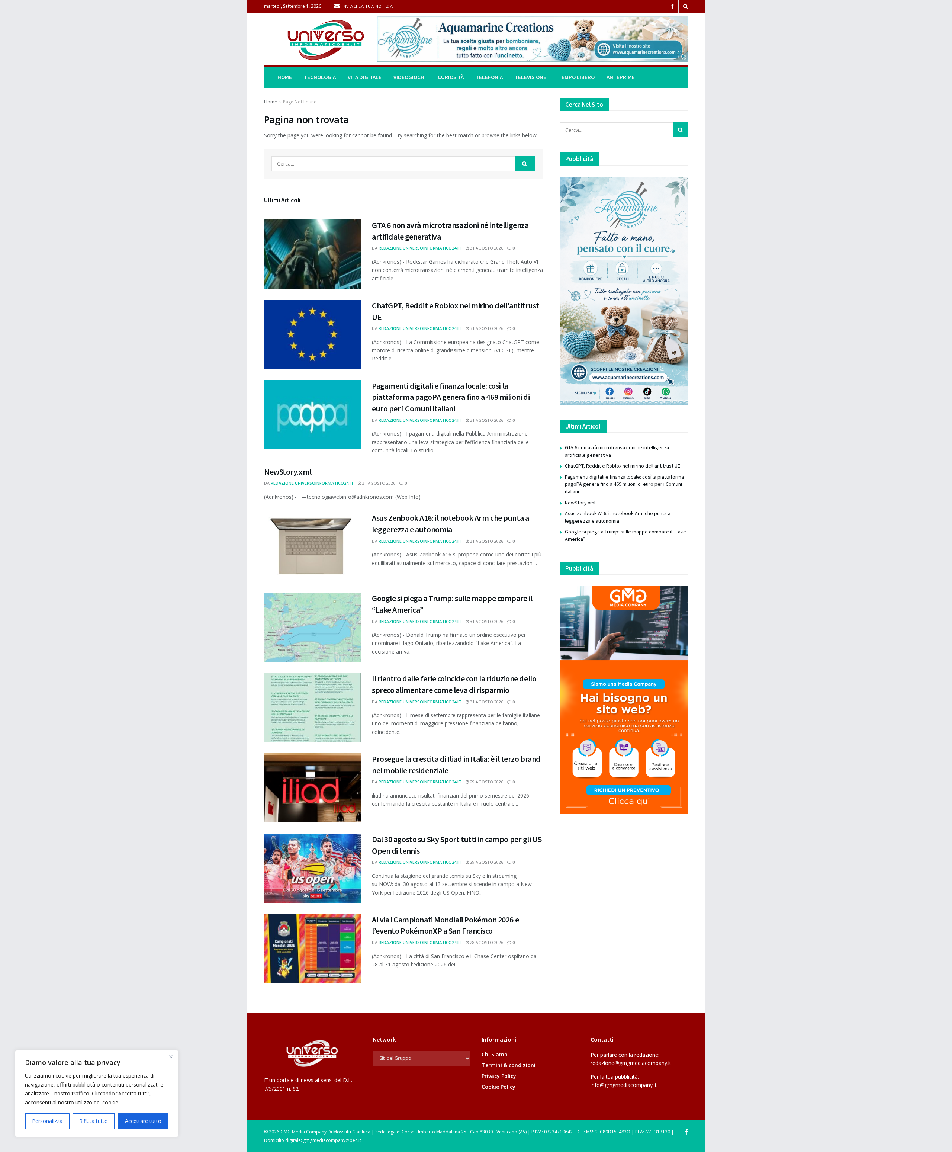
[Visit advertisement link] (532, 39)
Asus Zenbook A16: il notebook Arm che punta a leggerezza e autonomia (617, 517)
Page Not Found (300, 102)
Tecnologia (320, 77)
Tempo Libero (576, 77)
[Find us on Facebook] (672, 6)
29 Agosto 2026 (486, 781)
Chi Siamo (495, 1054)
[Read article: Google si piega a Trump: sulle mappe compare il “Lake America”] (312, 627)
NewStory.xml (288, 471)
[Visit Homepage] (315, 39)
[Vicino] (170, 1056)
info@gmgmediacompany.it (624, 1084)
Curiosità (451, 77)
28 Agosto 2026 (486, 942)
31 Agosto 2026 (486, 248)
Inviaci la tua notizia (367, 6)
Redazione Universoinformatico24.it (420, 248)
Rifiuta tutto (93, 1120)
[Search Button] (685, 6)
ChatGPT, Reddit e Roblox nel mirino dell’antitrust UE (622, 465)
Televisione (530, 77)
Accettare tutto (143, 1120)
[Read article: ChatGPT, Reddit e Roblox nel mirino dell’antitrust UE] (312, 334)
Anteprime (621, 77)
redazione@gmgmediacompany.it (631, 1062)
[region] (96, 1093)
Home (284, 77)
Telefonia (489, 77)
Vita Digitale (365, 77)
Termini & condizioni (509, 1065)
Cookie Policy (498, 1086)
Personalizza (47, 1120)
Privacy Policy (499, 1075)
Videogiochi (409, 77)
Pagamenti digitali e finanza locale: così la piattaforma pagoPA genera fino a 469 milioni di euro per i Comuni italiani (451, 397)
